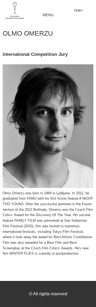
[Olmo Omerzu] (48, 127)
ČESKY (78, 10)
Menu (48, 15)
